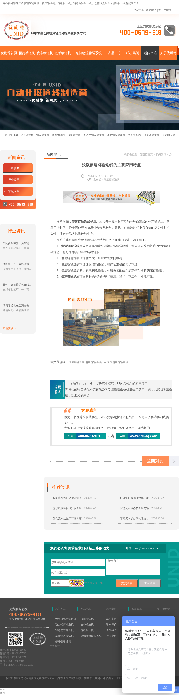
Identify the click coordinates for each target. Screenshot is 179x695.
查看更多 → (10, 328)
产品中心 (139, 10)
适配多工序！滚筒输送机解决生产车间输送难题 (30, 264)
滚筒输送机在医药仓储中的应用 (21, 305)
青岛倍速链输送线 (117, 362)
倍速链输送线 (76, 362)
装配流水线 (134, 135)
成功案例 (132, 53)
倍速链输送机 (151, 135)
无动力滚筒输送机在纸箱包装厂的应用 (25, 284)
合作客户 (111, 630)
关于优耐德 (164, 10)
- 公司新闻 (11, 168)
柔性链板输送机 (64, 635)
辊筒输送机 (27, 53)
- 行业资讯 (11, 179)
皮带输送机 (45, 53)
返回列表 (155, 461)
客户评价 (111, 624)
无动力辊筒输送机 (93, 135)
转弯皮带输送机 (64, 630)
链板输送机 (63, 53)
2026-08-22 (90, 497)
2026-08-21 (90, 508)
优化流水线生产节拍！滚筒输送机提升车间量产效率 (83, 518)
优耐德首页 (9, 53)
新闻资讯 (150, 53)
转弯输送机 (58, 135)
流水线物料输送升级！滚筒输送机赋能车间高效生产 (83, 508)
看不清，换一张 (93, 582)
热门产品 (60, 609)
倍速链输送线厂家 (95, 362)
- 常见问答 (11, 191)
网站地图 (151, 10)
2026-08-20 (90, 518)
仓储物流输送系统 (89, 53)
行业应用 (111, 635)
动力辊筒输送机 (116, 135)
